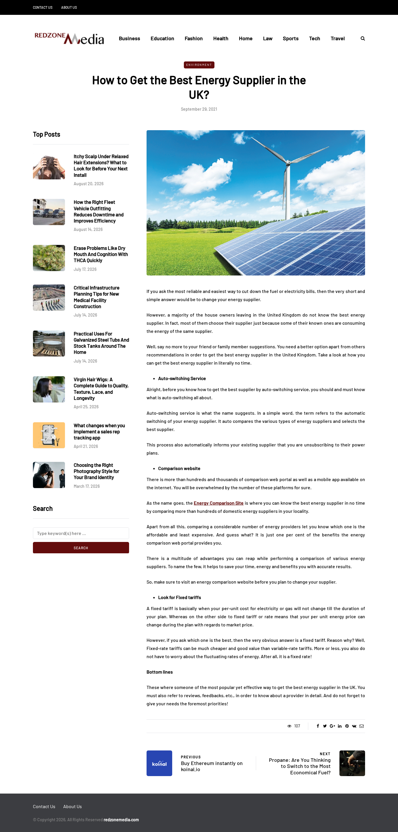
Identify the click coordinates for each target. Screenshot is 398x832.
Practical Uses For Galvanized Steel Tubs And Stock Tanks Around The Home (101, 342)
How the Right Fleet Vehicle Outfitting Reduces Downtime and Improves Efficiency (99, 211)
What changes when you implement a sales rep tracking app (99, 431)
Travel (338, 38)
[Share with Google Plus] (332, 726)
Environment (199, 64)
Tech (314, 38)
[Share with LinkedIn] (339, 726)
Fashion (194, 38)
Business (129, 38)
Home (246, 38)
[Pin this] (347, 726)
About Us (69, 7)
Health (220, 38)
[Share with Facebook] (317, 726)
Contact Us (42, 7)
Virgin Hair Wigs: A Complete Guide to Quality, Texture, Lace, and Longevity (101, 388)
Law (267, 38)
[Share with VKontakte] (354, 726)
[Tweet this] (325, 726)
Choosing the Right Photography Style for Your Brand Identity (96, 471)
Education (162, 38)
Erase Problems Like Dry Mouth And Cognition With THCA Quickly (101, 254)
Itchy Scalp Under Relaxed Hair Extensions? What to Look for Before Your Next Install (101, 165)
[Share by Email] (361, 726)
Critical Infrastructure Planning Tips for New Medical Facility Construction (96, 297)
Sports (291, 38)
